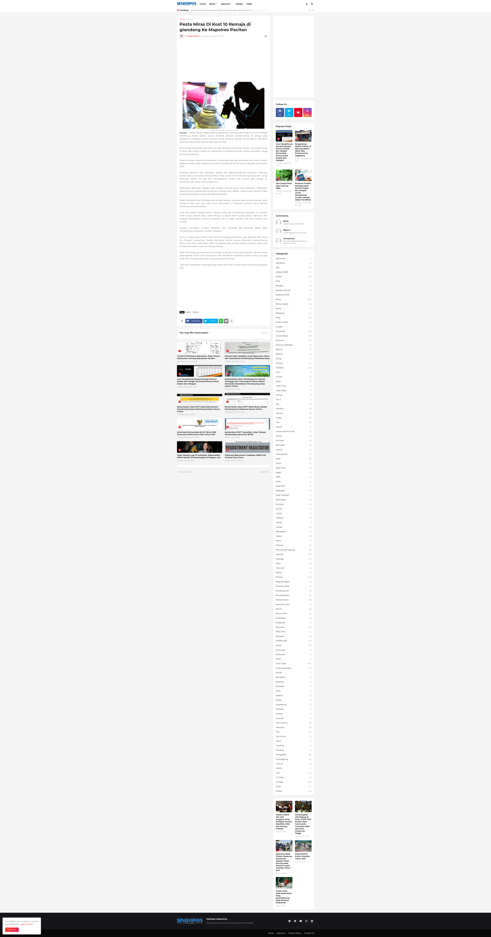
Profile (294, 673)
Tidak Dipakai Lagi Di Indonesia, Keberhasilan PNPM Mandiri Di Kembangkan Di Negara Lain (199, 456)
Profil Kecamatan (294, 668)
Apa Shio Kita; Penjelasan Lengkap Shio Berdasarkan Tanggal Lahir (220, 10)
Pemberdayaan (294, 595)
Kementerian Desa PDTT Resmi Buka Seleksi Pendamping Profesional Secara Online (246, 408)
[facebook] (289, 921)
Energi (294, 358)
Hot (294, 422)
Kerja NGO (294, 486)
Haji (294, 404)
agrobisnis (294, 263)
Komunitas (294, 500)
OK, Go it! (12, 930)
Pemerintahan (294, 600)
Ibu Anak (294, 440)
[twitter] (295, 921)
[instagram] (306, 921)
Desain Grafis (294, 322)
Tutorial (294, 764)
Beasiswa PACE (294, 295)
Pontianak (294, 654)
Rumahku (294, 686)
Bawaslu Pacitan (294, 290)
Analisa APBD (294, 272)
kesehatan (294, 490)
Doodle (294, 327)
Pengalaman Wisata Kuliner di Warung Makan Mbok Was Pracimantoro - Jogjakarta (303, 150)
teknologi (294, 727)
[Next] (313, 10)
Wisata (239, 4)
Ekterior (294, 354)
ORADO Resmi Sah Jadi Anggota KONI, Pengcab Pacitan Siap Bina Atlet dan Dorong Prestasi (284, 822)
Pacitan (196, 312)
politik (294, 645)
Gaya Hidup (294, 390)
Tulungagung (294, 759)
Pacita (294, 572)
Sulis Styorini (294, 723)
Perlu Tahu (294, 632)
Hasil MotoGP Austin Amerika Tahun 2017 (302, 856)
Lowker (294, 527)
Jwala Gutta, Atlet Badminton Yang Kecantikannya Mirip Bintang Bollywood (284, 897)
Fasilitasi (294, 368)
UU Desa (294, 777)
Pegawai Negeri (294, 582)
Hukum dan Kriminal (294, 431)
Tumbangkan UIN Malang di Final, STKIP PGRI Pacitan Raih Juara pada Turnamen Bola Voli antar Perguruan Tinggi (303, 824)
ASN (294, 281)
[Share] (265, 36)
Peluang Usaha (294, 586)
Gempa (294, 395)
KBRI (294, 477)
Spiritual (294, 718)
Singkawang (294, 704)
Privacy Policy (294, 933)
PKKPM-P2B (294, 641)
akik (294, 267)
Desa (294, 317)
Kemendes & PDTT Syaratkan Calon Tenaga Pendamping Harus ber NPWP (245, 433)
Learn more (25, 924)
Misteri (294, 536)
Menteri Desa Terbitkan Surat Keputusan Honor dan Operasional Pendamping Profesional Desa (247, 357)
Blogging (294, 313)
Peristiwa (294, 627)
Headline (294, 408)
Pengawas (294, 622)
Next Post (264, 472)
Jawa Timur (294, 468)
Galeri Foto (294, 386)
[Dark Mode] (307, 4)
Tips (294, 732)
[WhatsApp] (221, 321)
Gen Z (294, 399)
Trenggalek (294, 754)
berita (189, 19)
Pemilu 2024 (294, 613)
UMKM (294, 768)
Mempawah (294, 531)
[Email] (226, 321)
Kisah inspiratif (294, 495)
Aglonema (294, 258)
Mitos (294, 540)
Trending (294, 750)
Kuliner (294, 509)
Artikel (294, 276)
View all (264, 333)
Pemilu (294, 609)
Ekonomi (294, 340)
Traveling (294, 745)
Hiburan (294, 413)
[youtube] (298, 112)
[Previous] (309, 10)
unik (294, 773)
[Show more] (231, 321)
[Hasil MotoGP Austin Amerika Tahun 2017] (303, 846)
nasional (294, 554)
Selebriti (294, 695)
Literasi (294, 522)
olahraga (294, 559)
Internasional (294, 454)
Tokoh (294, 741)
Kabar (294, 472)
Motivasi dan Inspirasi (294, 550)
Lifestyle (294, 518)
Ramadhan (294, 677)
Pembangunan (294, 591)
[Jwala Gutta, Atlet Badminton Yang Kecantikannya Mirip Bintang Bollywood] (284, 883)
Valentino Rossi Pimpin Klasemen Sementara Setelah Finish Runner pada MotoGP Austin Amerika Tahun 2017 (284, 862)
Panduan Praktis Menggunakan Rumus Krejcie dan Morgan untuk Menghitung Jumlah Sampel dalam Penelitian (303, 191)
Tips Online (294, 736)
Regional (294, 682)
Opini (294, 563)
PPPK (294, 659)
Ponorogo (294, 650)
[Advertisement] (223, 61)
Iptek (294, 459)
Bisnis (294, 308)
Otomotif (294, 568)
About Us (281, 933)
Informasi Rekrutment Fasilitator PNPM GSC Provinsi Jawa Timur (245, 456)
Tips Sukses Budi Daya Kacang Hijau (284, 185)
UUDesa (294, 782)
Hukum (294, 427)
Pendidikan (294, 618)
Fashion (294, 363)
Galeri (294, 381)
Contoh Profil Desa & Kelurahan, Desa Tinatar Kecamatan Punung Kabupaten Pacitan (198, 357)
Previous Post (184, 472)
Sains (294, 691)
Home (203, 4)
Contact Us (309, 933)
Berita (212, 4)
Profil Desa (294, 663)
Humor (294, 436)
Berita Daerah (294, 304)
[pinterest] (312, 921)
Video (249, 4)
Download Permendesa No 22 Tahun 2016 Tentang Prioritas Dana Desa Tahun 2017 (196, 433)
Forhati (294, 377)
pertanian (294, 636)
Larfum (294, 513)
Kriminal (294, 504)
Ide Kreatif (294, 445)
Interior (294, 450)
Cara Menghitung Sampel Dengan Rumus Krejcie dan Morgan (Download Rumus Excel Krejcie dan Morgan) (198, 381)
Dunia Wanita (294, 336)
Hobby (294, 418)
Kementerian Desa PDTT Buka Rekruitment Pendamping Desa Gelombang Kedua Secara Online (198, 409)
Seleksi (294, 700)
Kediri (294, 481)
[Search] (312, 4)
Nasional (225, 4)
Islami (294, 463)
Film (294, 372)
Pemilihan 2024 (294, 604)
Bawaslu (294, 286)
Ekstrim (294, 349)
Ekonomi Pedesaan (294, 345)
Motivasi (294, 545)
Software (294, 709)
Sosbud (294, 714)
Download (294, 331)
